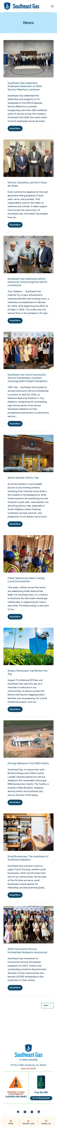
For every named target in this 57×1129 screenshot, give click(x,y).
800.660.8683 (28, 1068)
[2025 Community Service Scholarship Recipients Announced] (28, 924)
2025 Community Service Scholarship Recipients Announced (27, 951)
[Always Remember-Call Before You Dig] (28, 646)
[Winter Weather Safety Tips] (28, 453)
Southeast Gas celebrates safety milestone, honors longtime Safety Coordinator (27, 282)
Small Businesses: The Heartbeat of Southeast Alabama (28, 858)
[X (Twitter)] (25, 1112)
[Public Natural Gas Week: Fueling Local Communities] (28, 554)
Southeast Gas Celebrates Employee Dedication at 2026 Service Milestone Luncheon (25, 86)
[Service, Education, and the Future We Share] (28, 158)
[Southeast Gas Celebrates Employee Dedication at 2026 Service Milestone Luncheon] (28, 58)
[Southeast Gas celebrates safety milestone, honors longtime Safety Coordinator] (28, 254)
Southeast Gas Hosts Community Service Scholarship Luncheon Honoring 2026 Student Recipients (27, 378)
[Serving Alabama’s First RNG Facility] (28, 739)
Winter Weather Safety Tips (23, 477)
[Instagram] (32, 1112)
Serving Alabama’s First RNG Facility (28, 763)
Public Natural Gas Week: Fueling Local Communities (26, 580)
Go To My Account (41, 1098)
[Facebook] (18, 1112)
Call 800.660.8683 (16, 1096)
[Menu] (52, 6)
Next (46, 1005)
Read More (16, 129)
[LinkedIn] (39, 1112)
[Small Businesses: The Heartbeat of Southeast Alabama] (28, 832)
